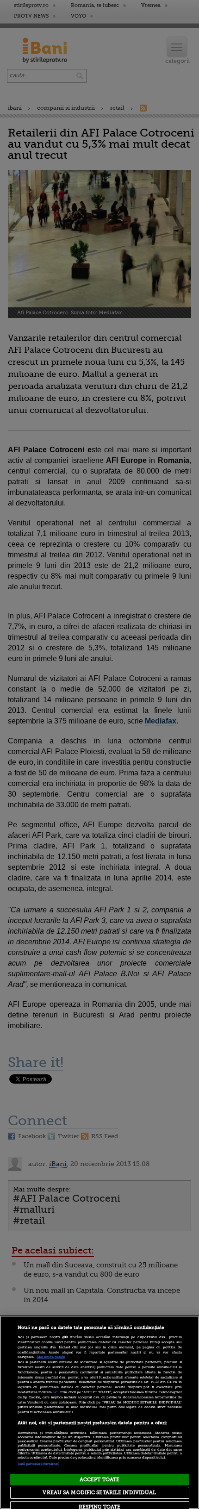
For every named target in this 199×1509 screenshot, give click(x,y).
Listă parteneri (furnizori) (39, 1464)
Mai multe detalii (51, 1357)
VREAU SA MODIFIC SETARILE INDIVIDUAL (99, 1493)
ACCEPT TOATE (99, 1480)
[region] (99, 1412)
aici (55, 1392)
